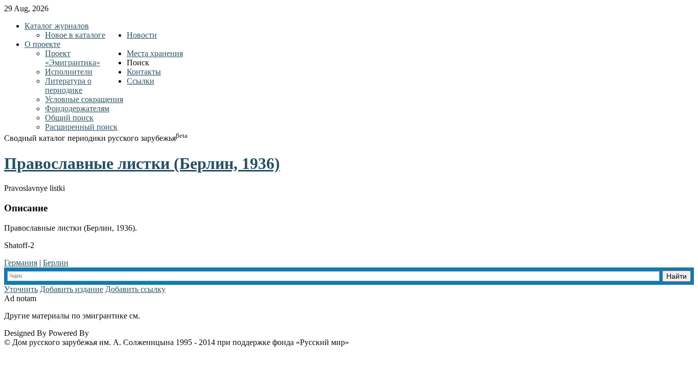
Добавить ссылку (135, 289)
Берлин (55, 262)
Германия (20, 262)
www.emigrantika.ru (178, 315)
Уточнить (21, 289)
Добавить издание (71, 289)
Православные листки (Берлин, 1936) (142, 163)
